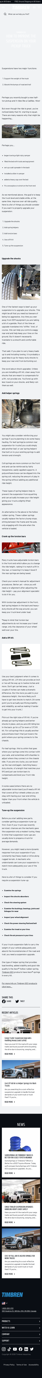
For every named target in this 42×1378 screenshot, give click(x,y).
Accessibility (34, 1364)
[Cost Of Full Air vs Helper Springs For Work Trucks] (21, 1069)
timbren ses (21, 32)
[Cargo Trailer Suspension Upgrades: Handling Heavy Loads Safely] (21, 1024)
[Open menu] (5, 7)
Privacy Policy (9, 1364)
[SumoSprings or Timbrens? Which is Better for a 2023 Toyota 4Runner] (21, 1139)
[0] (38, 7)
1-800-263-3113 (7, 1308)
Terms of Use (21, 1364)
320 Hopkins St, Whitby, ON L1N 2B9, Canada (19, 1311)
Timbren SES (8, 972)
